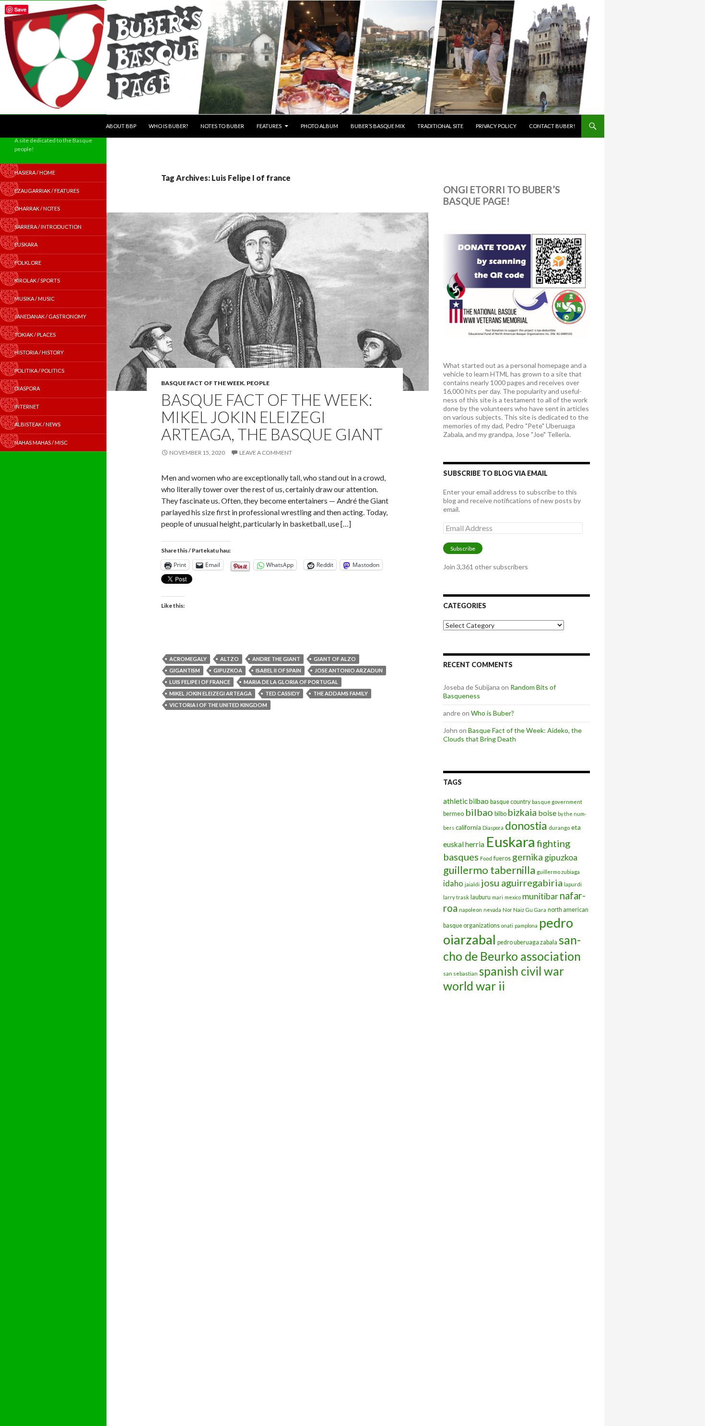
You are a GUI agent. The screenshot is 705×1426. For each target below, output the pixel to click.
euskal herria (463, 844)
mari (497, 897)
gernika (527, 856)
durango (559, 828)
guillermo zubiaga (558, 872)
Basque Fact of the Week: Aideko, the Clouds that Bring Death (512, 734)
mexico (513, 897)
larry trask (456, 897)
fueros (502, 858)
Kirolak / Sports (37, 280)
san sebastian (460, 973)
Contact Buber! (552, 126)
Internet (26, 406)
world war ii (474, 986)
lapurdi (573, 884)
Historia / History (39, 352)
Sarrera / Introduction (48, 227)
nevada (492, 910)
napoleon (470, 910)
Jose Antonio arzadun (349, 670)
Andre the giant (276, 659)
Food (486, 858)
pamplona (526, 925)
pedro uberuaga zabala (527, 942)
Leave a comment (265, 452)
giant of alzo (335, 659)
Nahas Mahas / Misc (41, 442)
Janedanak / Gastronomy (50, 316)
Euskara (510, 841)
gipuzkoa (227, 670)
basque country (510, 801)
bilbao (479, 812)
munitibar (540, 896)
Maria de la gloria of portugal (291, 682)
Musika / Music (34, 298)
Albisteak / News (37, 424)
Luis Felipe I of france (199, 682)
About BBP (121, 126)
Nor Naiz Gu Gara (524, 910)
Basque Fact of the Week (202, 383)
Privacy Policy (496, 126)
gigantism (184, 670)
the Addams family (340, 693)
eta (576, 827)
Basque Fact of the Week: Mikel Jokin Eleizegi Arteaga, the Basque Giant (272, 417)
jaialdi (472, 884)
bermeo (453, 813)
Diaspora (493, 828)
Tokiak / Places (35, 334)
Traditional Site (440, 126)
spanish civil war (521, 971)
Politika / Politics (39, 370)
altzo (229, 659)
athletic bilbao (466, 801)
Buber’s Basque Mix (378, 126)
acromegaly (188, 659)
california (468, 827)
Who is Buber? (168, 126)
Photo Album (319, 126)
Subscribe (462, 548)
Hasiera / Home (34, 172)
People (258, 383)
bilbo (500, 813)
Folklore (27, 262)
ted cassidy (282, 693)
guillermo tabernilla (489, 869)
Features (269, 126)
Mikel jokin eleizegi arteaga (210, 693)
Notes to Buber (222, 126)
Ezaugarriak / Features (46, 191)
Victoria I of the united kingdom (218, 705)
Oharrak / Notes (37, 208)
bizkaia (522, 812)
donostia (526, 825)
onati (507, 925)
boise (547, 812)
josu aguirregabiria (522, 882)
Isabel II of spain (278, 670)
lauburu (480, 897)
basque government (557, 802)
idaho (453, 883)
